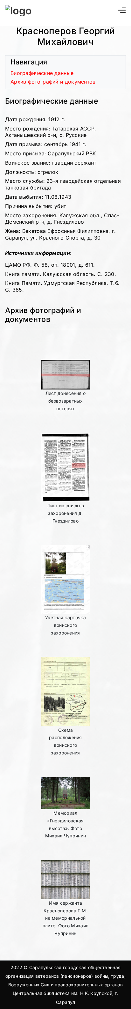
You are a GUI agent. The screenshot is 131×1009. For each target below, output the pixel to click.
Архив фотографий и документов (53, 81)
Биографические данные (41, 73)
